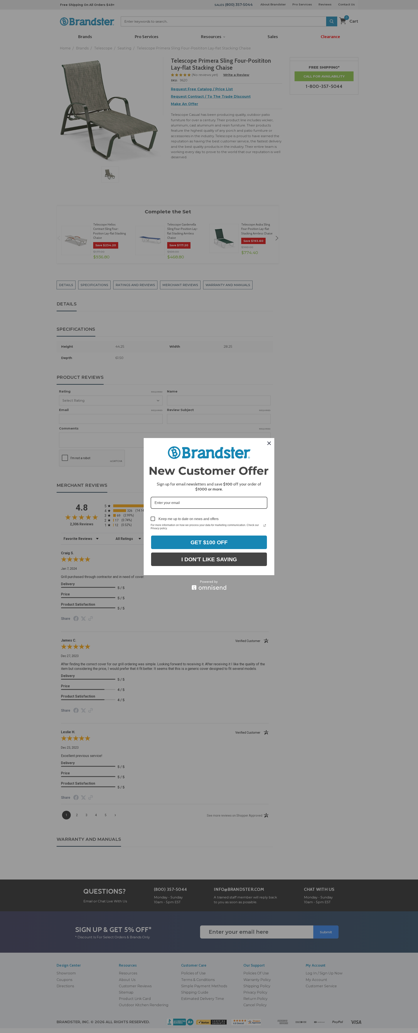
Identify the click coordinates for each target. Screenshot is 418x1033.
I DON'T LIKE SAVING (209, 559)
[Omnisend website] (209, 585)
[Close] (269, 443)
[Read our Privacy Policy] (264, 525)
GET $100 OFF (209, 542)
